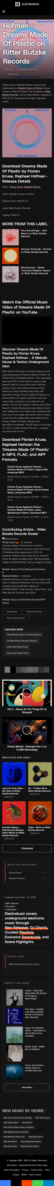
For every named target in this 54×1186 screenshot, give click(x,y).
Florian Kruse (16, 187)
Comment (27, 848)
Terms (47, 1170)
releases (11, 903)
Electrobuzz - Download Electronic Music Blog (27, 1165)
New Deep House (11, 1123)
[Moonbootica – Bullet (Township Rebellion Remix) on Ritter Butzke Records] (10, 274)
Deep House (33, 569)
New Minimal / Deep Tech (14, 1137)
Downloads (31, 937)
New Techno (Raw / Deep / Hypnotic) (19, 1127)
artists (10, 906)
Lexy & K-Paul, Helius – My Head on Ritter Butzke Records (13, 791)
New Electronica (10, 1142)
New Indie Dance (35, 1137)
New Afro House (10, 1146)
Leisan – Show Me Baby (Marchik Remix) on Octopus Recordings (36, 994)
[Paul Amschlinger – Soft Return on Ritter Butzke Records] (10, 237)
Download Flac (34, 611)
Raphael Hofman (32, 187)
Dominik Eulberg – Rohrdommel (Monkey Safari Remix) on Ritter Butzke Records (13, 831)
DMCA (24, 1175)
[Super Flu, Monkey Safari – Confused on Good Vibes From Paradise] (14, 1035)
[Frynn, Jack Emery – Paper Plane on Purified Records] (14, 1072)
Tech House (32, 599)
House (42, 569)
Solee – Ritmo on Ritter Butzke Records (39, 828)
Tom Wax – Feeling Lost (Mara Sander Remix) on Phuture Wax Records (34, 1013)
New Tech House (42, 1118)
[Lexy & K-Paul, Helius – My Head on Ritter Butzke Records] (14, 773)
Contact (16, 1175)
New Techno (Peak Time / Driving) (18, 1118)
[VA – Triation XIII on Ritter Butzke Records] (40, 773)
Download (12, 611)
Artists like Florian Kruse (17, 653)
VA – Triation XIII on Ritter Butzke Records (39, 789)
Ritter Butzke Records (19, 964)
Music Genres (35, 1175)
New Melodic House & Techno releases (24, 634)
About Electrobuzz (12, 1170)
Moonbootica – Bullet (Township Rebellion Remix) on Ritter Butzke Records (35, 270)
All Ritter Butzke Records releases (22, 641)
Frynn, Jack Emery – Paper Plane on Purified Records (35, 1068)
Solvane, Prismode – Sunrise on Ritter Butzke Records (36, 250)
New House (27, 1123)
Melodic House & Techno (30, 88)
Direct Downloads (16, 618)
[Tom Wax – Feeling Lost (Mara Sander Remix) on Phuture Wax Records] (14, 1016)
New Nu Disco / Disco (30, 1146)
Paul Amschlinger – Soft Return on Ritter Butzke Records (34, 233)
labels (10, 909)
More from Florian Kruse (17, 647)
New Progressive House (31, 1142)
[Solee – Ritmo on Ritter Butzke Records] (40, 813)
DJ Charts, (39, 927)
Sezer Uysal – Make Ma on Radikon (35, 1047)
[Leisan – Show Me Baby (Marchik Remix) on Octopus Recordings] (14, 997)
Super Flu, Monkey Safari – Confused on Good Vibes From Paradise (35, 1032)
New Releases (16, 927)
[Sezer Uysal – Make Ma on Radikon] (14, 1053)
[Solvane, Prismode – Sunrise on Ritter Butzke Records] (10, 256)
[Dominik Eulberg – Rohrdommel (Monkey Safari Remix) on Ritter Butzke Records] (14, 813)
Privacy (25, 1170)
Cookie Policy (37, 1170)
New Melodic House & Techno (16, 1132)
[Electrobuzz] (27, 4)
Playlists (26, 932)
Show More (27, 1087)
